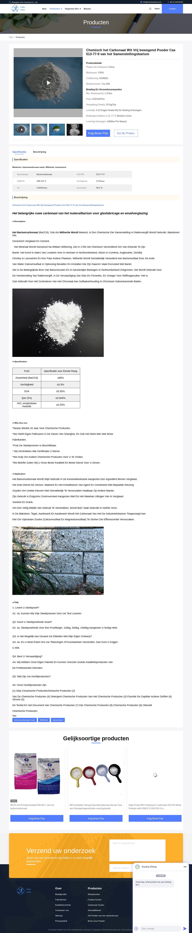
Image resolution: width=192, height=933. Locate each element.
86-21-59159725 (176, 2)
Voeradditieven (94, 910)
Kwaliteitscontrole (63, 905)
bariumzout (58, 720)
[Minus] (185, 866)
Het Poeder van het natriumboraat (103, 915)
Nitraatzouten (94, 894)
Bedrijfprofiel (60, 894)
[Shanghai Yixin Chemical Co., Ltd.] (18, 8)
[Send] (185, 928)
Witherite (44, 720)
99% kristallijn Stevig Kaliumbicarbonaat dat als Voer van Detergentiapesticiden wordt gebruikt (36, 807)
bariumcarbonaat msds (24, 720)
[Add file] (136, 928)
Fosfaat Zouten (94, 899)
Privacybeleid (61, 921)
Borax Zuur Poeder (96, 921)
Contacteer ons (62, 910)
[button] (14, 782)
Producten (55, 9)
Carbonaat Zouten (96, 905)
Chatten (172, 9)
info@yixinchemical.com (152, 2)
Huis (44, 9)
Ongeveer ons (72, 9)
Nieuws (87, 9)
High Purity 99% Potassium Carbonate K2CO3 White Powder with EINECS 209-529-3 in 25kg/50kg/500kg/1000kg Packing (96, 807)
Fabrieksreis (60, 899)
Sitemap (59, 915)
